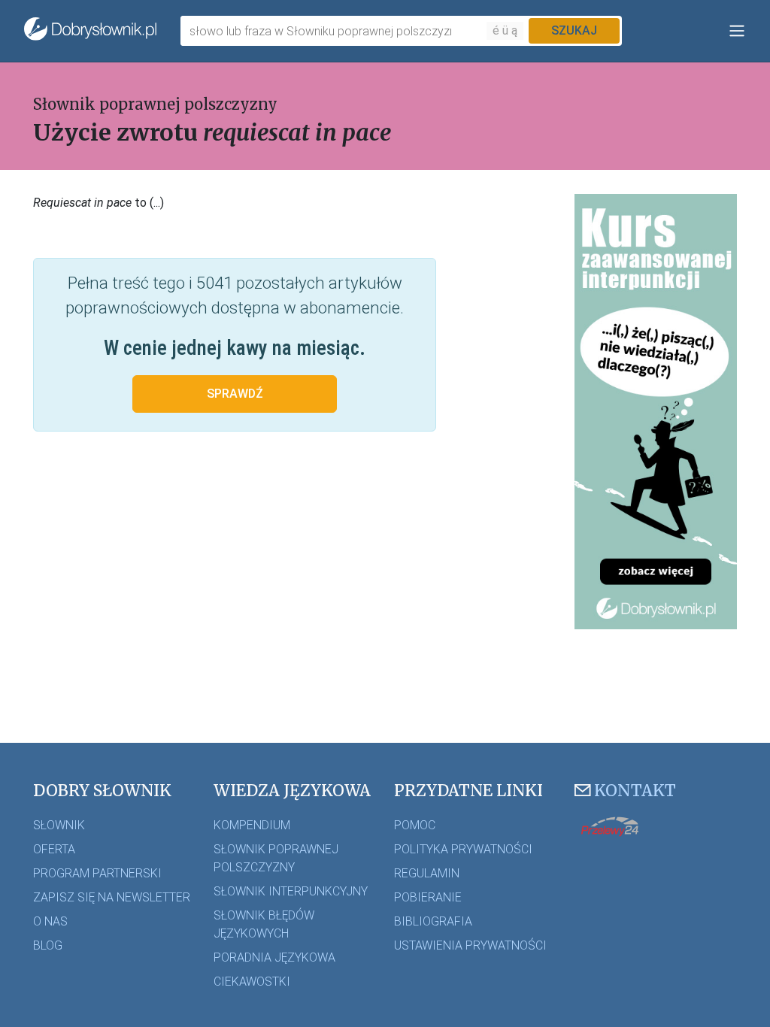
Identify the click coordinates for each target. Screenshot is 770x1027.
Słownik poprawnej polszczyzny (155, 104)
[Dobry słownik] (90, 31)
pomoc (414, 825)
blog (47, 945)
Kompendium (252, 825)
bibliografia (433, 921)
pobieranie (428, 897)
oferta (54, 849)
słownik (59, 825)
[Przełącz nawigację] (737, 31)
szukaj (574, 30)
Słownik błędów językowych (264, 924)
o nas (50, 921)
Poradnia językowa (274, 957)
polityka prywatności (463, 849)
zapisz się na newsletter (111, 897)
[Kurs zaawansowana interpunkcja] (655, 411)
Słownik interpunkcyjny (291, 891)
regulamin (426, 873)
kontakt (635, 790)
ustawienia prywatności (470, 945)
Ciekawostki (252, 981)
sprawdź (235, 393)
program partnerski (97, 873)
